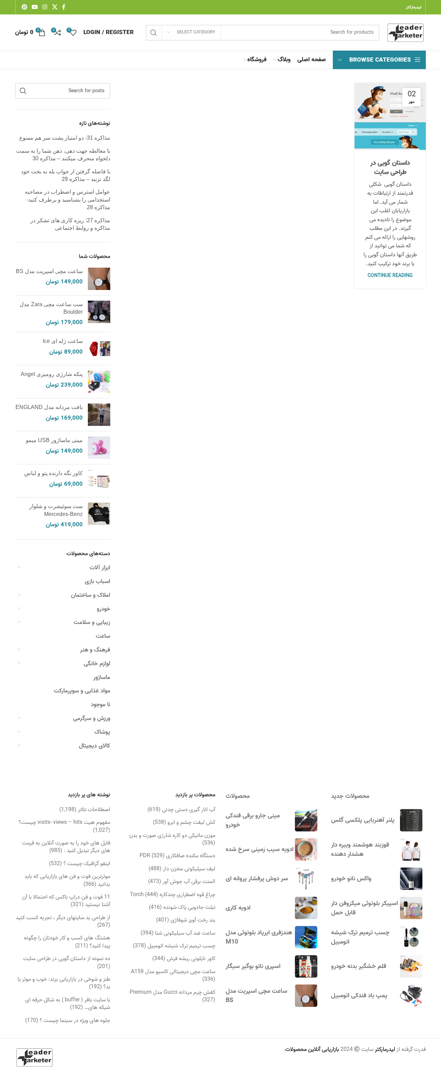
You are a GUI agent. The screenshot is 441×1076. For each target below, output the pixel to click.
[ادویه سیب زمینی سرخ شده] (306, 849)
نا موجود (100, 704)
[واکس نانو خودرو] (411, 879)
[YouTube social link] (34, 7)
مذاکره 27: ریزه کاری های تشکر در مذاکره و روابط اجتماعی (70, 224)
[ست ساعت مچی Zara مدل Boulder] (99, 314)
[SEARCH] (154, 33)
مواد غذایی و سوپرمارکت (82, 691)
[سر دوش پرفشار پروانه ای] (306, 879)
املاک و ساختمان (90, 595)
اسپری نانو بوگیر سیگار (253, 966)
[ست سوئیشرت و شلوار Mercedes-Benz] (99, 516)
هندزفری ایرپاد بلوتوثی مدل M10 (259, 937)
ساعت (103, 636)
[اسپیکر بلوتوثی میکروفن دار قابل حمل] (411, 908)
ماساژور (101, 677)
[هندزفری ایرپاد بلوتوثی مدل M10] (306, 937)
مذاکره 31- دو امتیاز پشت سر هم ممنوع (64, 138)
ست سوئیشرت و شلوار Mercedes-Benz (56, 510)
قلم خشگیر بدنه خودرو (358, 966)
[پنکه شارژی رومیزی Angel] (99, 381)
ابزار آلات (100, 567)
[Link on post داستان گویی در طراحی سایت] (390, 116)
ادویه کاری (238, 908)
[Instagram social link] (45, 7)
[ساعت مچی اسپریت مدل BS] (99, 279)
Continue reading (390, 276)
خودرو (103, 609)
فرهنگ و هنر (95, 650)
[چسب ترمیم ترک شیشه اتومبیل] (411, 937)
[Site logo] (406, 32)
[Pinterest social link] (24, 7)
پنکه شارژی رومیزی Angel (52, 374)
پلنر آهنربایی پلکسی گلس (362, 820)
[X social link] (55, 7)
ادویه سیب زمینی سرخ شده (260, 849)
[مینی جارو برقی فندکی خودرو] (306, 820)
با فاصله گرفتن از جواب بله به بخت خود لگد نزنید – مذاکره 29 (65, 175)
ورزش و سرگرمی (91, 718)
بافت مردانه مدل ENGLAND (49, 407)
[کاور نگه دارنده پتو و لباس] (99, 481)
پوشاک (102, 732)
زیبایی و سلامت (92, 622)
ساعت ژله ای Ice (63, 341)
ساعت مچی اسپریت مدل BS (49, 271)
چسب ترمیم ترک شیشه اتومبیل (360, 937)
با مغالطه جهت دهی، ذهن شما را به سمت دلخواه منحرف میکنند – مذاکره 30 (63, 154)
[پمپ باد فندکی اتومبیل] (411, 995)
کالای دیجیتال (94, 746)
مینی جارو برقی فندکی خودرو (253, 820)
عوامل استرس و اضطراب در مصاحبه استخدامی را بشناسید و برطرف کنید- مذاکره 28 (67, 199)
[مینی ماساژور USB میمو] (99, 448)
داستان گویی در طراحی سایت (390, 167)
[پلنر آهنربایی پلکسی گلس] (411, 820)
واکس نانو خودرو (351, 879)
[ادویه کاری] (306, 908)
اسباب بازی (97, 581)
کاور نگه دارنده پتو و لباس (53, 473)
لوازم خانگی (97, 663)
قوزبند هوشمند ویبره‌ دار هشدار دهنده (360, 849)
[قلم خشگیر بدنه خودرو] (411, 966)
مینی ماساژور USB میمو (54, 440)
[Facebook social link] (64, 7)
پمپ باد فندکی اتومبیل (359, 996)
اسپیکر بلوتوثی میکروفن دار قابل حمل (364, 908)
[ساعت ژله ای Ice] (99, 348)
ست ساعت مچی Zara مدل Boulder (51, 308)
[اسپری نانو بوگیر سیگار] (306, 966)
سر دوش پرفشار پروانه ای (257, 879)
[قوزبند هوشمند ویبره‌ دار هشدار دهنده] (411, 849)
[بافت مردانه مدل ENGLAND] (99, 415)
